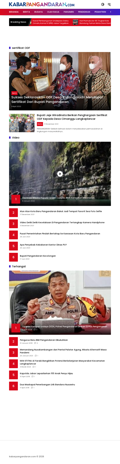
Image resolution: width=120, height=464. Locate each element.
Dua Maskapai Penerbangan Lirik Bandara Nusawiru (47, 384)
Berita (14, 93)
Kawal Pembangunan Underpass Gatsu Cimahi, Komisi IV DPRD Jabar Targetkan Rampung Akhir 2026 (41, 22)
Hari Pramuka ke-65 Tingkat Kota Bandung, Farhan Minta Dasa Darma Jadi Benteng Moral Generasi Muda (86, 22)
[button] (102, 4)
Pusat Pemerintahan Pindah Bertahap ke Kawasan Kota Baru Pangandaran (60, 233)
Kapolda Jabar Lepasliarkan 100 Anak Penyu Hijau (46, 373)
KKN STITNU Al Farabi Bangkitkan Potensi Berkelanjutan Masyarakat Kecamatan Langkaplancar (62, 362)
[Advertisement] (62, 35)
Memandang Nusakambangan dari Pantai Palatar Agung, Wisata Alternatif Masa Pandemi (63, 351)
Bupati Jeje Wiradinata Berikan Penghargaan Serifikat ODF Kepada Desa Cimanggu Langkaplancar (72, 117)
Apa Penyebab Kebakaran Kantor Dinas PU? (43, 244)
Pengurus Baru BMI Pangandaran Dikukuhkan (44, 340)
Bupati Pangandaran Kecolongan (38, 256)
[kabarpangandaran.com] (41, 4)
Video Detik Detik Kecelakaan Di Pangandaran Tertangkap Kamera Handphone (62, 222)
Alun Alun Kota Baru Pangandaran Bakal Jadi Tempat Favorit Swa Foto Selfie (61, 211)
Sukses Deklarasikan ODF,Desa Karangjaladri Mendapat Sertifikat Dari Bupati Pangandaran (57, 99)
